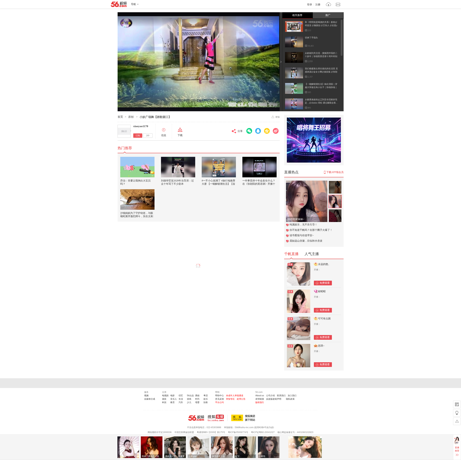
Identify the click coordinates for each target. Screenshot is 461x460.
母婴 (197, 402)
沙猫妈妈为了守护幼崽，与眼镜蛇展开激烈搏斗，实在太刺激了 (136, 216)
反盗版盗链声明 (273, 399)
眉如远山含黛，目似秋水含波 (306, 240)
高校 (197, 395)
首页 (120, 116)
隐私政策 (290, 399)
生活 (181, 399)
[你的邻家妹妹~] (306, 182)
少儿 (189, 402)
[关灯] (457, 413)
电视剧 (165, 395)
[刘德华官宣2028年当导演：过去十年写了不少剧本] (178, 167)
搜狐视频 (218, 418)
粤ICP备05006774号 (238, 432)
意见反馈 (219, 399)
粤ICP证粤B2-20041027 (263, 432)
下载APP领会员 (335, 172)
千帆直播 (291, 254)
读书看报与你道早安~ (302, 235)
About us (259, 395)
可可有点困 (324, 318)
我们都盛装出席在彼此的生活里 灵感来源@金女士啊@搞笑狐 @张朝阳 (321, 71)
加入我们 (292, 395)
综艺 (181, 395)
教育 (172, 402)
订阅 (138, 135)
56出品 (190, 395)
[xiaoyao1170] (124, 131)
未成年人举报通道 (234, 395)
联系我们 (281, 395)
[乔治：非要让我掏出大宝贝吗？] (137, 167)
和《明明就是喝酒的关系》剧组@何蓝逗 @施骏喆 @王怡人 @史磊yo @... (321, 25)
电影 (172, 395)
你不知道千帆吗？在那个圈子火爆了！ (311, 230)
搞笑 (164, 399)
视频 (146, 395)
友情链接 (259, 399)
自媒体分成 (149, 399)
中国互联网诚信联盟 (184, 432)
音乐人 (173, 399)
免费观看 (325, 283)
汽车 (181, 402)
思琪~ (321, 345)
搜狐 (243, 418)
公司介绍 (270, 395)
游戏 (189, 399)
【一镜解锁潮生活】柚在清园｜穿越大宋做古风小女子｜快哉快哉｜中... (321, 87)
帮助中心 (219, 395)
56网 (196, 418)
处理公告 (241, 399)
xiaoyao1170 (140, 126)
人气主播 (312, 254)
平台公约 (219, 402)
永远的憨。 (324, 264)
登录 (309, 4)
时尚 (197, 399)
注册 (317, 4)
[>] (328, 4)
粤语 (205, 395)
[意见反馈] (457, 421)
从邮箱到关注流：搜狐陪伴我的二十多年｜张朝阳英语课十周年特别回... (321, 56)
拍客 (205, 402)
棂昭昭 (322, 291)
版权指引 (259, 402)
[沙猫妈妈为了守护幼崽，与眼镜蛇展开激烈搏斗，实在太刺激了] (137, 199)
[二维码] (457, 404)
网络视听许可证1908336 (160, 432)
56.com (119, 5)
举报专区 (230, 399)
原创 (131, 116)
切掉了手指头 (311, 37)
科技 (164, 402)
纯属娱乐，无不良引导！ (303, 224)
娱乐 (205, 399)
